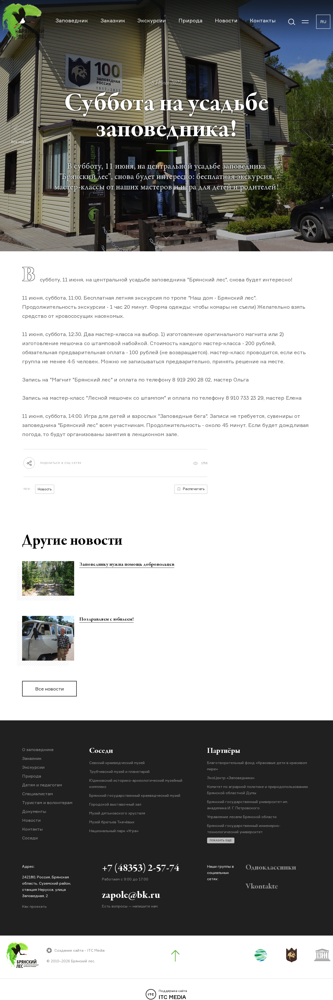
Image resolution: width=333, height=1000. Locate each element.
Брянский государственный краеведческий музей (134, 795)
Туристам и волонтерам (47, 802)
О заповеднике (38, 749)
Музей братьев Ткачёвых (112, 822)
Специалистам (37, 793)
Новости (226, 20)
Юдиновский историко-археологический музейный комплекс (135, 783)
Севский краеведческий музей (117, 762)
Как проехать (34, 906)
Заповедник (71, 20)
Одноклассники (271, 868)
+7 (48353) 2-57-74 (140, 868)
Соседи (30, 837)
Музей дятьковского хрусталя (117, 813)
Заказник (112, 20)
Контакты (263, 20)
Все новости (49, 689)
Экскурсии (151, 20)
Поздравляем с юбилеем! (106, 619)
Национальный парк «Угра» (114, 830)
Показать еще (221, 840)
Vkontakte (262, 887)
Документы (34, 811)
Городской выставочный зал (115, 804)
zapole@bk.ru (131, 895)
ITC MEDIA (173, 994)
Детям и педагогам (42, 784)
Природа (190, 20)
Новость (45, 489)
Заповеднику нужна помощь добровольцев (126, 564)
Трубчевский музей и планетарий (119, 771)
